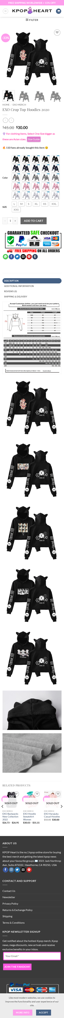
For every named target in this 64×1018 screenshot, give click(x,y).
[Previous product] (11, 120)
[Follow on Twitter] (17, 870)
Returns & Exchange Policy (17, 909)
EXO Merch (19, 104)
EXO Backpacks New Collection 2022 (10, 816)
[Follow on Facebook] (5, 870)
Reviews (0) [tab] (10, 291)
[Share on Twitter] (17, 257)
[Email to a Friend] (23, 257)
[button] (5, 11)
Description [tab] (11, 280)
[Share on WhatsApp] (5, 257)
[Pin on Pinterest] (29, 257)
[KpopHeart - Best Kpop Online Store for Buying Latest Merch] (32, 10)
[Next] (56, 58)
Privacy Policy (10, 903)
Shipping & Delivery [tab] (15, 296)
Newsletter (8, 897)
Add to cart (33, 220)
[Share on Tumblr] (35, 257)
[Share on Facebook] (11, 257)
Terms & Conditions (13, 922)
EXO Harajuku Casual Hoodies (52, 815)
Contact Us (8, 890)
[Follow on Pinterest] (29, 870)
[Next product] (5, 120)
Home (6, 104)
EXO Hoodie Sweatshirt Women (29, 816)
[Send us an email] (23, 870)
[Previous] (8, 58)
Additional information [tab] (19, 286)
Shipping (7, 916)
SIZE (4, 207)
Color (5, 177)
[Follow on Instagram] (11, 870)
